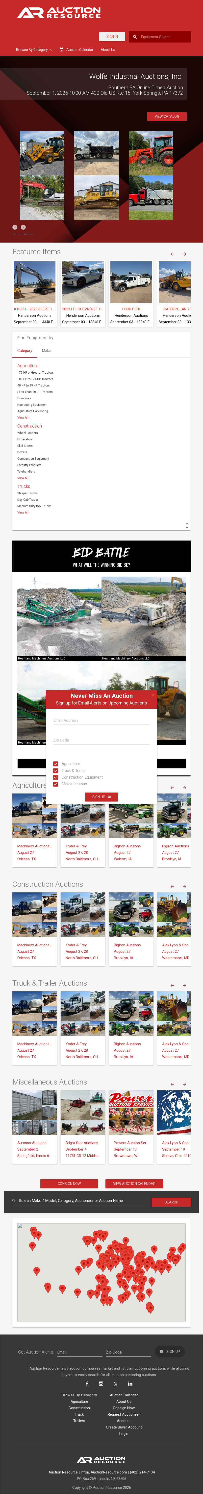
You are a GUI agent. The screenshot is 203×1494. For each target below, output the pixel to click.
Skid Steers (25, 446)
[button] (14, 227)
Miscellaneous (66, 784)
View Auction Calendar (134, 1184)
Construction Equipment (66, 777)
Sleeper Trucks (27, 493)
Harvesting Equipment (32, 405)
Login (123, 1433)
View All (22, 417)
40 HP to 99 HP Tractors (33, 385)
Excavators (25, 439)
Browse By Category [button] (32, 50)
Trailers (79, 1421)
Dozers (22, 452)
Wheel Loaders (27, 433)
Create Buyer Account (124, 1427)
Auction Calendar (124, 1395)
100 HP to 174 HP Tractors (35, 379)
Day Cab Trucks (28, 499)
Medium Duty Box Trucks (34, 506)
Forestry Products (29, 465)
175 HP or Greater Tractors (35, 372)
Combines (24, 398)
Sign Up (98, 797)
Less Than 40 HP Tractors (35, 392)
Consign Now (69, 1184)
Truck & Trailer (66, 770)
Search (171, 1202)
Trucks (23, 486)
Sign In (112, 37)
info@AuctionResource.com (104, 1472)
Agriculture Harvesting (32, 411)
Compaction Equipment (33, 458)
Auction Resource (63, 1472)
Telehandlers (26, 471)
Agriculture (66, 763)
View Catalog (167, 116)
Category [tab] (24, 350)
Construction (29, 426)
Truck (79, 1414)
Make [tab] (46, 350)
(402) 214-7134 (142, 1472)
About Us (108, 50)
